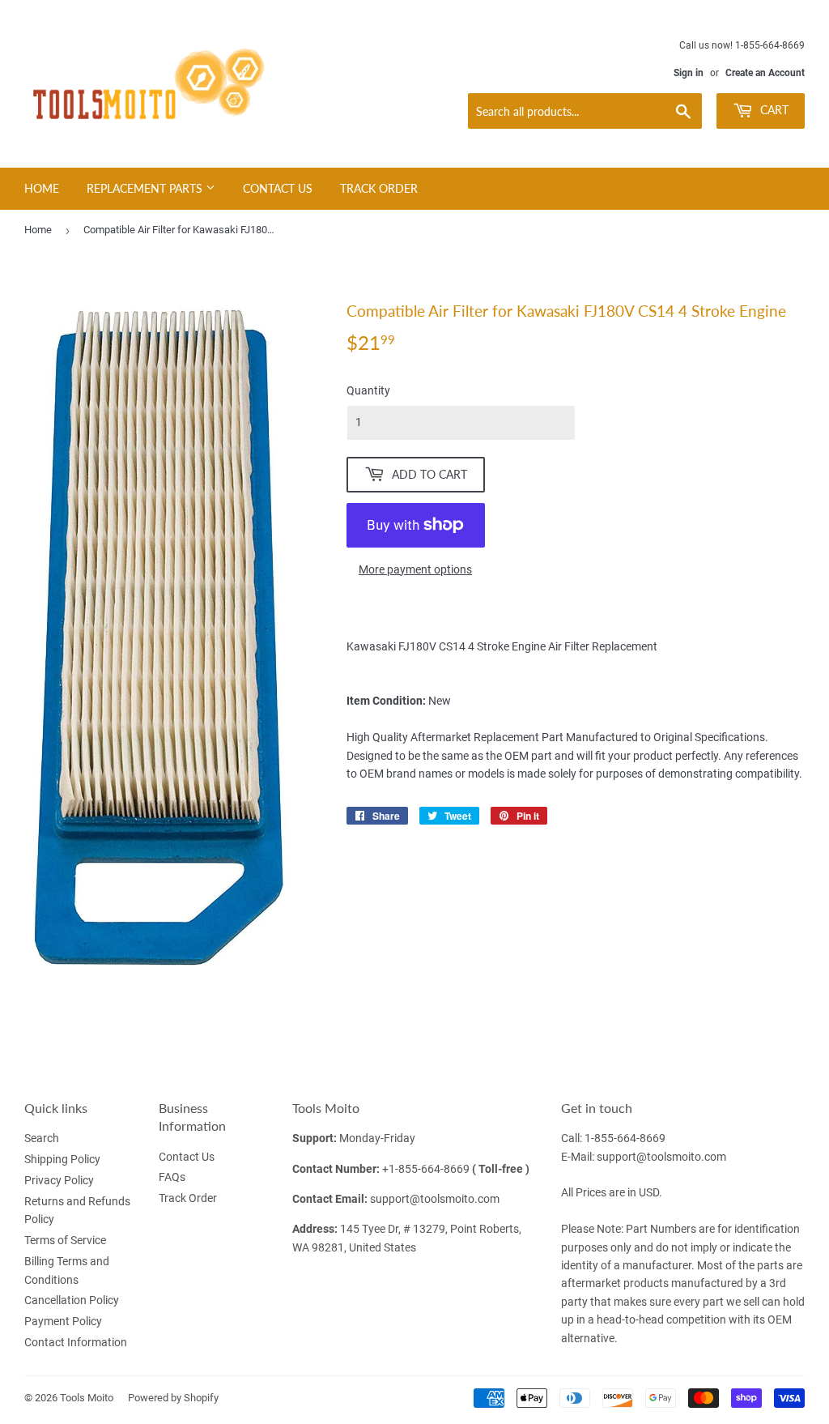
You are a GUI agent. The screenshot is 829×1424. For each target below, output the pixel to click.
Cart (773, 110)
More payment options (415, 569)
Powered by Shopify (173, 1398)
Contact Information (75, 1342)
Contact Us (277, 188)
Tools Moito (86, 1398)
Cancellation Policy (71, 1300)
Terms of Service (65, 1240)
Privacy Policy (59, 1180)
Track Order (379, 188)
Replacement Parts (146, 188)
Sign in (689, 73)
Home (41, 188)
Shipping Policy (62, 1159)
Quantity (368, 390)
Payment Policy (63, 1321)
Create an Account (765, 73)
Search (41, 1138)
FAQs (172, 1176)
